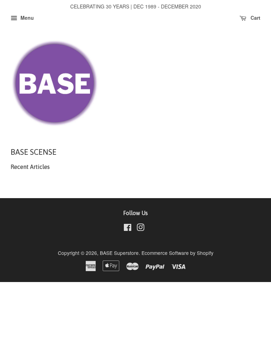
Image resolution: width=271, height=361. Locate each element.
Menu (26, 17)
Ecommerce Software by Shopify (177, 252)
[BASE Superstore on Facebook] (128, 228)
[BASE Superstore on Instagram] (140, 228)
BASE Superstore (119, 252)
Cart (254, 17)
